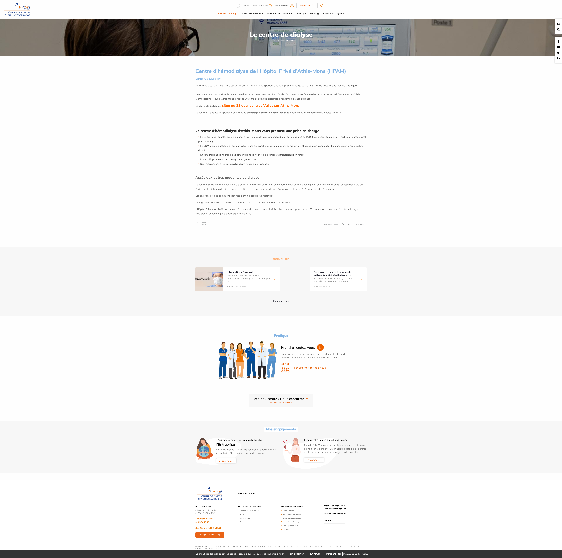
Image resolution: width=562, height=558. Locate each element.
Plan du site (340, 547)
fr (245, 6)
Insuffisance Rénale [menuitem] (253, 13)
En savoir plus (226, 460)
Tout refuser (314, 553)
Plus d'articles (281, 301)
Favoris (361, 224)
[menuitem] (258, 510)
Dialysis (286, 529)
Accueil (268, 41)
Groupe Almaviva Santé (208, 78)
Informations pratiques (335, 513)
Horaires (328, 520)
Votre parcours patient (292, 518)
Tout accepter (296, 553)
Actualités (281, 258)
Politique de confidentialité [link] (355, 554)
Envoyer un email (208, 534)
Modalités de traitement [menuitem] (280, 13)
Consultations (288, 511)
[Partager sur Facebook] (343, 224)
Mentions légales (292, 547)
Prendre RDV (306, 6)
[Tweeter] (349, 224)
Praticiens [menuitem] (328, 13)
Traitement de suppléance (250, 511)
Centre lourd (245, 518)
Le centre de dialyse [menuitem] (228, 13)
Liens (329, 547)
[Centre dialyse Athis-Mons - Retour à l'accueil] (16, 9)
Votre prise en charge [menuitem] (308, 13)
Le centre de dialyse (287, 41)
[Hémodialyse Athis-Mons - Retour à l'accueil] (209, 493)
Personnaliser (333, 553)
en (248, 6)
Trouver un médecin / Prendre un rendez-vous (335, 507)
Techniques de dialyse (292, 514)
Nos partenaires (213, 549)
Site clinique (245, 522)
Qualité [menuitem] (341, 13)
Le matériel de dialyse (292, 522)
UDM (242, 514)
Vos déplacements (290, 525)
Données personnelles (314, 547)
